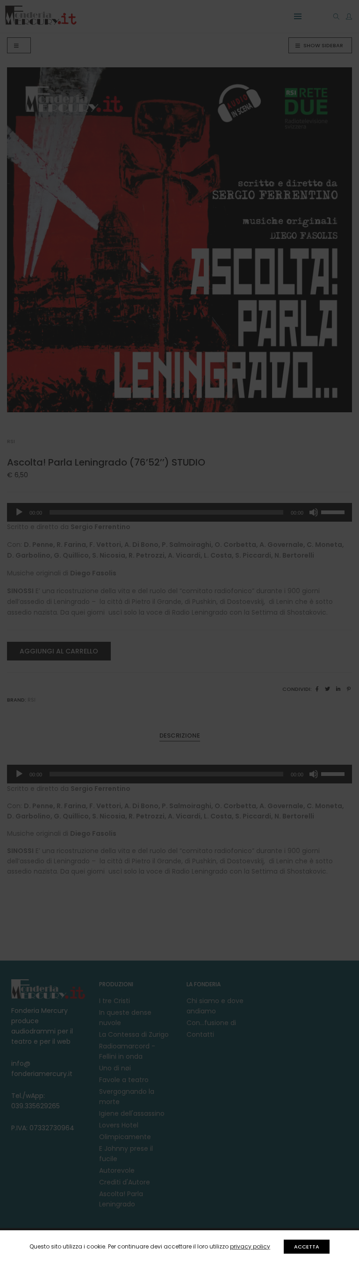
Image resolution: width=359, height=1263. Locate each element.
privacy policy (250, 1246)
